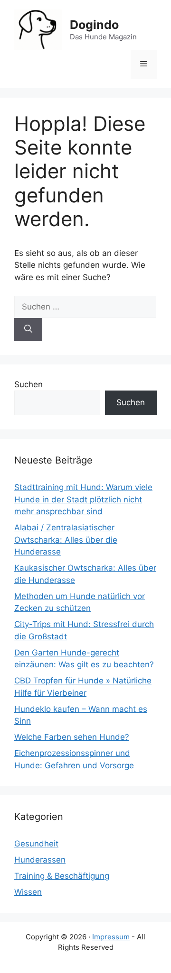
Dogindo (94, 25)
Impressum (111, 936)
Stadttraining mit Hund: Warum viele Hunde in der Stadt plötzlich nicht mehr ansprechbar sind (83, 499)
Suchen (28, 384)
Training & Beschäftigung (61, 876)
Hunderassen (40, 859)
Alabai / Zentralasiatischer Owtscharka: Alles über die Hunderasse (65, 539)
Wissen (28, 892)
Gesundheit (36, 843)
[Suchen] (28, 329)
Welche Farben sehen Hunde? (71, 737)
